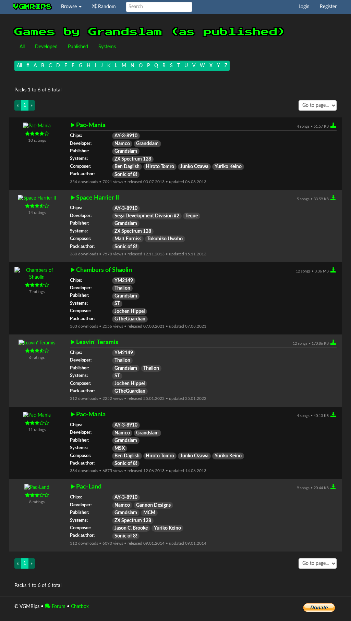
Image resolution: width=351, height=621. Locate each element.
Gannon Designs (153, 505)
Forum (57, 606)
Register (328, 6)
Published (78, 47)
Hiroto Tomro (160, 166)
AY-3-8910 (125, 136)
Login (304, 6)
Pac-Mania (91, 125)
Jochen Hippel (129, 311)
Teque (191, 216)
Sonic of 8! (125, 174)
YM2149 (123, 280)
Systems (107, 47)
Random (106, 6)
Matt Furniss (127, 239)
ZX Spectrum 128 (132, 159)
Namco (122, 143)
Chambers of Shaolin (104, 270)
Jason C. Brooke (131, 528)
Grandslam (147, 143)
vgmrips (32, 7)
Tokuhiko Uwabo (165, 239)
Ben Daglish (127, 166)
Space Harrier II (97, 198)
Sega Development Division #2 (146, 216)
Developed (46, 47)
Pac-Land (88, 487)
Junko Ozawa (194, 166)
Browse (69, 6)
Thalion (122, 288)
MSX (119, 448)
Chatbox (80, 606)
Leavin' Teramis (97, 342)
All (22, 47)
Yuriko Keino (228, 166)
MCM (149, 512)
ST (117, 303)
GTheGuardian (129, 319)
